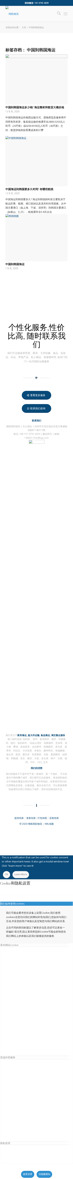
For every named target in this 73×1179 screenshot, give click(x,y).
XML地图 (49, 823)
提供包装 (19, 818)
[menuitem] (57, 14)
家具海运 (22, 735)
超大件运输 (34, 735)
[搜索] (57, 14)
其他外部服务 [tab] (7, 1057)
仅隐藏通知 (44, 1174)
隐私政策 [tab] (5, 1143)
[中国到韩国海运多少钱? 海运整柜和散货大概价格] (36, 79)
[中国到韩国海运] (36, 237)
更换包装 (31, 818)
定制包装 (54, 818)
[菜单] (65, 13)
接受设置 (27, 1174)
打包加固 (42, 818)
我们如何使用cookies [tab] (12, 903)
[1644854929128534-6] (30, 14)
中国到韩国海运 (15, 264)
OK (6, 874)
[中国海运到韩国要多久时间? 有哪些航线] (36, 161)
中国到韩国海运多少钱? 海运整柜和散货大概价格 (34, 107)
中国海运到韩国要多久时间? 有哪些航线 (29, 189)
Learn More (20, 874)
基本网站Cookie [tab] (9, 945)
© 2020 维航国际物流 (30, 823)
